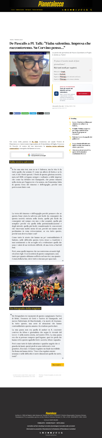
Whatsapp (63, 77)
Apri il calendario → (84, 93)
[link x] (62, 9)
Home (11, 39)
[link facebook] (65, 9)
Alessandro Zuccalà (58, 106)
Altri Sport (28, 9)
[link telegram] (73, 9)
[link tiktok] (79, 9)
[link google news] (87, 9)
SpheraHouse (53, 435)
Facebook (63, 74)
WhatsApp (25, 113)
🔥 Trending (72, 118)
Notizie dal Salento (37, 9)
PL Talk (35, 142)
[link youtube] (70, 9)
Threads (41, 113)
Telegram (33, 113)
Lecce (13, 9)
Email (48, 113)
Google (63, 72)
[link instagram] (68, 9)
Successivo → (58, 365)
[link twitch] (81, 9)
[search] (91, 9)
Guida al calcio (20, 9)
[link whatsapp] (76, 9)
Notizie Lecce (19, 39)
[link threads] (84, 9)
